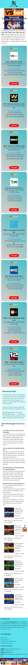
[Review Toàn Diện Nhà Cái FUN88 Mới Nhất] (9, 583)
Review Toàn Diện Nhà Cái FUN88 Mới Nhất (19, 580)
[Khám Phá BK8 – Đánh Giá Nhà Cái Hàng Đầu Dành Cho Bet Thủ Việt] (9, 599)
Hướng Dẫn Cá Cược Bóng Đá (8, 641)
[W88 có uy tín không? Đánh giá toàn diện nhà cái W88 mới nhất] (9, 512)
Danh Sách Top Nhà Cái (7, 643)
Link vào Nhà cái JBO (14, 195)
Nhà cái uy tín (4, 637)
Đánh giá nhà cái (5, 639)
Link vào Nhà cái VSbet (14, 68)
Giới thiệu (3, 629)
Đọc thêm (10, 522)
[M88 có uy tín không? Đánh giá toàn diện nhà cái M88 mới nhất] (9, 530)
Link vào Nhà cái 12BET (14, 369)
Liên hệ (8, 629)
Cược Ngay (14, 83)
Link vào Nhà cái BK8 (14, 283)
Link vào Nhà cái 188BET (14, 327)
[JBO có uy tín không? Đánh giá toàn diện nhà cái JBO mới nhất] (9, 565)
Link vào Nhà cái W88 (14, 111)
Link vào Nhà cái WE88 (14, 153)
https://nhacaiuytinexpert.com (13, 649)
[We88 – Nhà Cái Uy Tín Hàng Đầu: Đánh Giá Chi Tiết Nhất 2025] (9, 548)
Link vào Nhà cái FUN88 (14, 239)
